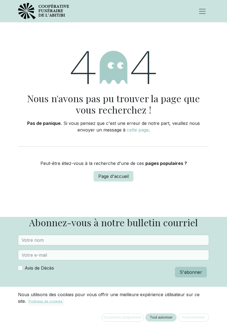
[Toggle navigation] (202, 11)
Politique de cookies (46, 301)
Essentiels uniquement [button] (122, 317)
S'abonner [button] (191, 272)
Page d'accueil (113, 176)
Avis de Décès (39, 268)
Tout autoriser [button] (161, 317)
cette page (138, 130)
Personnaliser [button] (193, 317)
